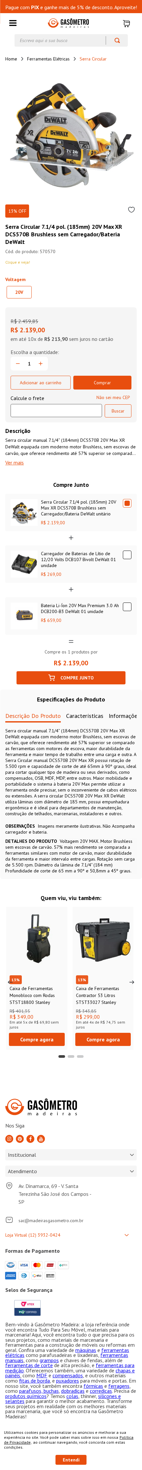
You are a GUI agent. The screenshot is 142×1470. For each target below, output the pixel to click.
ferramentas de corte (29, 1365)
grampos (49, 1360)
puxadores (67, 1380)
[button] (13, 23)
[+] (40, 363)
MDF (41, 1375)
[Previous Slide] (10, 982)
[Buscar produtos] (114, 40)
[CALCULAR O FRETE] (118, 410)
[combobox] (71, 40)
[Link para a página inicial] (11, 59)
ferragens (118, 1386)
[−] (18, 363)
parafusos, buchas (39, 1390)
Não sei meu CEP (113, 397)
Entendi (71, 1460)
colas (72, 1396)
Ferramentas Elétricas (48, 59)
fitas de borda (34, 1380)
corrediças (101, 1390)
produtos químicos (26, 1396)
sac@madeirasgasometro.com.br (51, 1220)
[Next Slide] (132, 982)
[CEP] (56, 406)
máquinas (85, 1350)
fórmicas (93, 1386)
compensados (68, 1375)
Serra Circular (93, 59)
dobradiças (73, 1390)
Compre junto (77, 678)
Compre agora (36, 1039)
